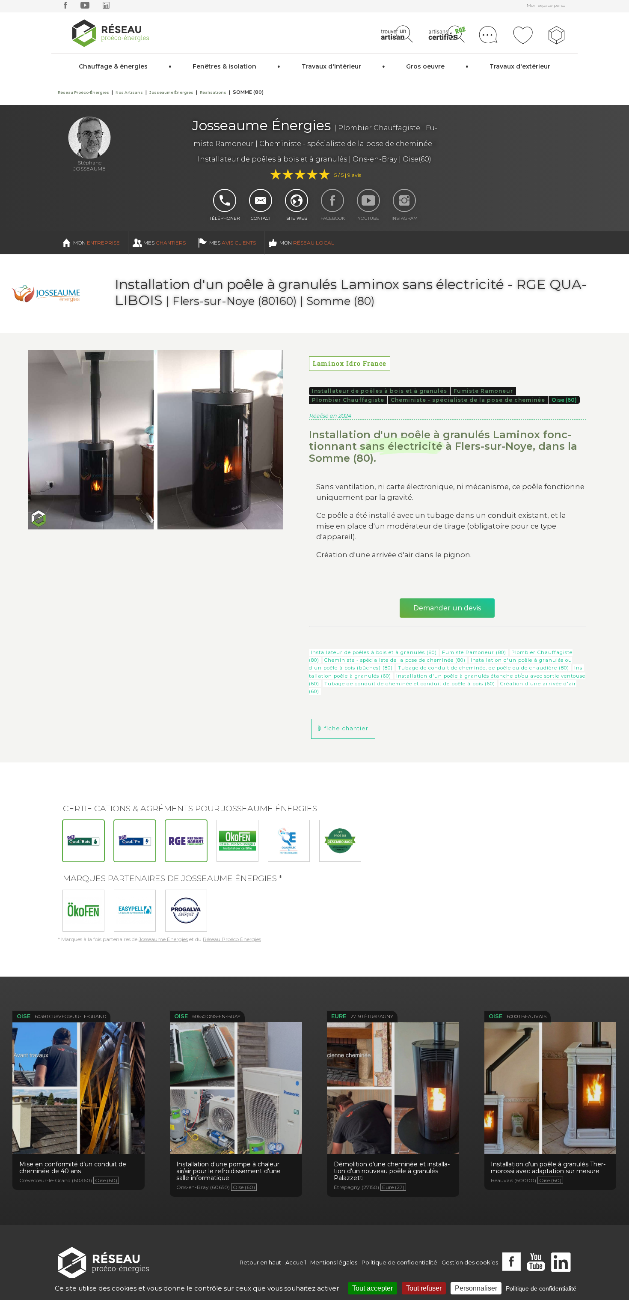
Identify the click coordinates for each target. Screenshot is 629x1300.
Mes (164, 242)
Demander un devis (447, 608)
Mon (96, 242)
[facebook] (65, 7)
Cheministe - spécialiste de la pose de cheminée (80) (395, 660)
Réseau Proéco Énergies (232, 939)
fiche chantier (346, 728)
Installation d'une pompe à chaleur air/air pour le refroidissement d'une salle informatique (236, 1096)
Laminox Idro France (349, 363)
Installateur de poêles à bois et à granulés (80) (374, 652)
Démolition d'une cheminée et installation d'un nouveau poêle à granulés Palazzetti (393, 1091)
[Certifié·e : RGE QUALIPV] (134, 840)
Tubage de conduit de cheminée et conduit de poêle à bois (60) (409, 684)
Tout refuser (424, 1288)
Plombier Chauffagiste (348, 400)
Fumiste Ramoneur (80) (474, 652)
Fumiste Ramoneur (483, 391)
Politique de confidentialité (399, 1262)
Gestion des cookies (470, 1262)
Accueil (295, 1262)
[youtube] (84, 7)
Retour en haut (260, 1262)
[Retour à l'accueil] (103, 1262)
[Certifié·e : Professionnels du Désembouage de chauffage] (340, 840)
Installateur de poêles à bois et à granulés (379, 391)
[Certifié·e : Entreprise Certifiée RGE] (186, 840)
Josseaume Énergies (163, 939)
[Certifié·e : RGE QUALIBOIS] (83, 840)
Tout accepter (372, 1288)
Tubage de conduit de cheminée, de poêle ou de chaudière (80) (483, 668)
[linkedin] (106, 7)
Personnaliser (476, 1288)
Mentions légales (333, 1262)
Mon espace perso (546, 5)
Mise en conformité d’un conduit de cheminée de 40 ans (79, 1091)
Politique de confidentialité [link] (541, 1288)
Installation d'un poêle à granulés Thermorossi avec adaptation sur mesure (550, 1091)
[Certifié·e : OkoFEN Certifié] (237, 840)
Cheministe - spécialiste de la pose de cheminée (468, 400)
